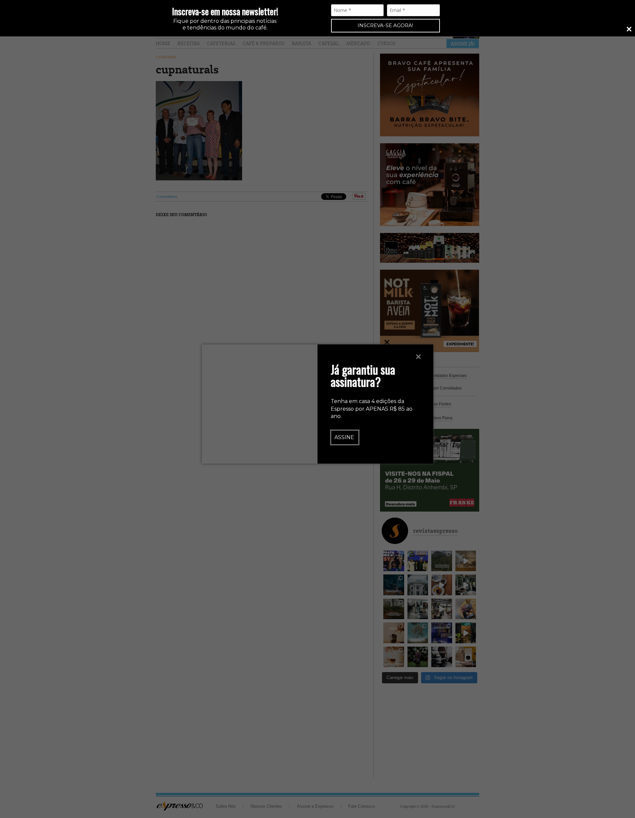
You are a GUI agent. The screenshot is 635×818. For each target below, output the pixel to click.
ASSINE (344, 437)
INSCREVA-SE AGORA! (385, 25)
